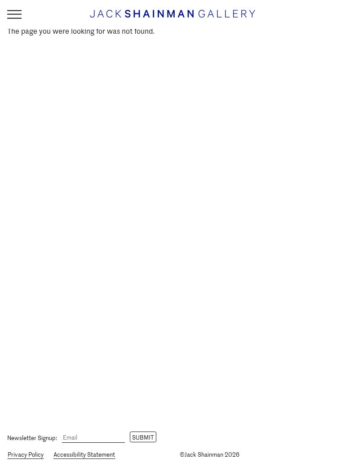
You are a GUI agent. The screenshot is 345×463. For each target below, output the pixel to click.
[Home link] (172, 17)
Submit (143, 437)
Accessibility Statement (84, 454)
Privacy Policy (26, 454)
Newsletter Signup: (32, 437)
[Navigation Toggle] (14, 14)
